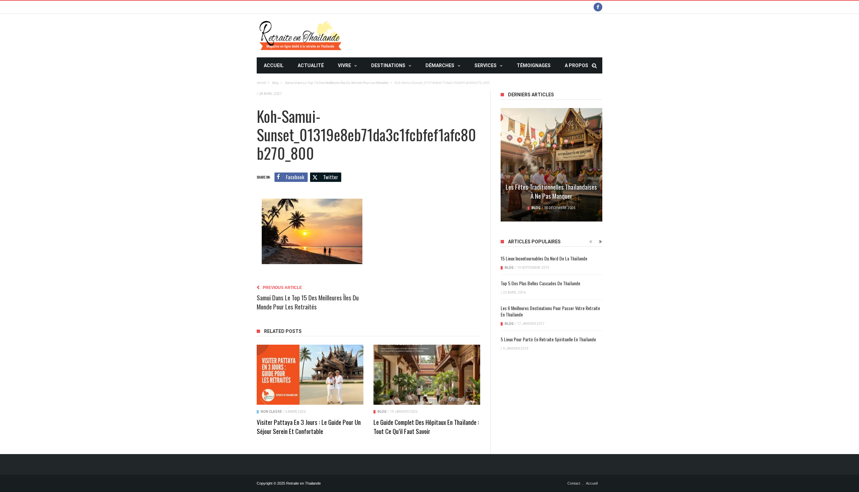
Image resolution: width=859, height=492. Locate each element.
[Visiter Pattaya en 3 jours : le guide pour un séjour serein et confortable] (310, 375)
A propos (576, 65)
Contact (573, 483)
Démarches (439, 65)
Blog (382, 411)
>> (266, 81)
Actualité (311, 65)
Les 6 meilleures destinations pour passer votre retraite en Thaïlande (550, 311)
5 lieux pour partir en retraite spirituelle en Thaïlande (548, 339)
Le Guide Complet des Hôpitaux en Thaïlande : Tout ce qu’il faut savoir (426, 426)
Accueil (274, 65)
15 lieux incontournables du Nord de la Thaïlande (544, 258)
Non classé (271, 411)
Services (485, 65)
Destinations (388, 65)
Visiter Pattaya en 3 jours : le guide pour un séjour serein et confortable (309, 426)
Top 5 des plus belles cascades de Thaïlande (540, 283)
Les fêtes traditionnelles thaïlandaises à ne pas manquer (551, 191)
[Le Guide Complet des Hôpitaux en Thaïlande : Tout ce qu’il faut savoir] (426, 375)
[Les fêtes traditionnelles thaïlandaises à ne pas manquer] (551, 165)
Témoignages (534, 65)
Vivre (344, 65)
